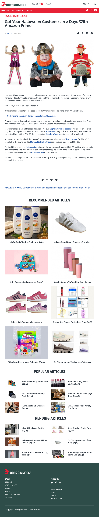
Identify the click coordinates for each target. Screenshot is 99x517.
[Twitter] (78, 33)
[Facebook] (82, 33)
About (53, 493)
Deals (48, 4)
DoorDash (8, 482)
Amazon (24, 16)
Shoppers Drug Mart (13, 494)
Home (7, 16)
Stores (8, 479)
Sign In (86, 4)
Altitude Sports (11, 485)
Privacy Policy (56, 499)
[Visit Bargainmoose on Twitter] (86, 10)
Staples (8, 488)
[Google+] (91, 33)
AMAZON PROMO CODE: (17, 187)
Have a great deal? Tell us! (22, 10)
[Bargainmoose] (14, 4)
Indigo (7, 491)
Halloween (14, 16)
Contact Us (55, 496)
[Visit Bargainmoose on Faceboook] (91, 10)
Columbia (8, 497)
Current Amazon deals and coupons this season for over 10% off (59, 187)
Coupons (35, 4)
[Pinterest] (86, 33)
